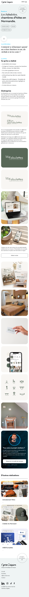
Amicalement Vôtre (8, 500)
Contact (3, 577)
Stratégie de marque (6, 29)
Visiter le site (14, 255)
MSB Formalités (7, 548)
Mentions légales (5, 588)
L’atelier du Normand (9, 524)
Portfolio (3, 573)
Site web (13, 26)
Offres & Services (5, 575)
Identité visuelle (5, 26)
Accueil (3, 571)
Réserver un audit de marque (14, 461)
